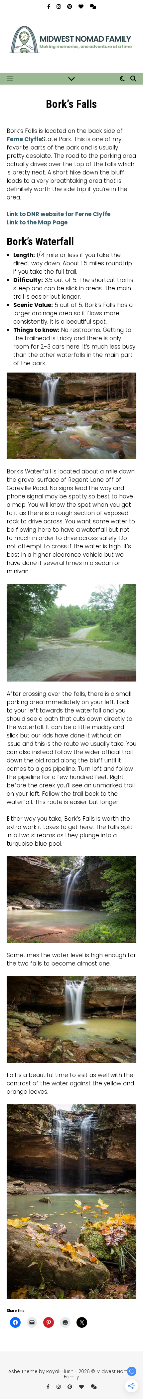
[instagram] (59, 6)
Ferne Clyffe (24, 139)
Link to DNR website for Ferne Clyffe (58, 214)
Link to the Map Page (37, 222)
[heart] (81, 6)
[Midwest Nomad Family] (71, 42)
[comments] (93, 6)
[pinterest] (70, 6)
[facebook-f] (49, 6)
